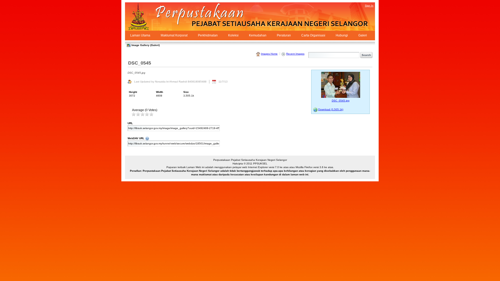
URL (130, 123)
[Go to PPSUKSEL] (143, 16)
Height (133, 92)
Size (186, 92)
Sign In (369, 5)
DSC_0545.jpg (340, 100)
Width (159, 92)
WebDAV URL (209, 138)
